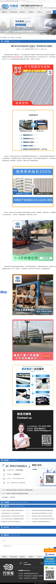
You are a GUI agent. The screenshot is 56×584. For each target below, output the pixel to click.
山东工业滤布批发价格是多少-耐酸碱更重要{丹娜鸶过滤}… (12, 519)
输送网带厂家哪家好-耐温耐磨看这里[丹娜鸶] (17, 493)
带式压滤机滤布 (13, 12)
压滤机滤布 (22, 12)
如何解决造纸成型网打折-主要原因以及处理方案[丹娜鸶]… (12, 516)
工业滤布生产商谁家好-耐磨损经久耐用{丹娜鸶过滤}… (12, 510)
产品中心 (39, 12)
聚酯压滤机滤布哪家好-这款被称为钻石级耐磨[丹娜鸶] (19, 490)
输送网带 (31, 12)
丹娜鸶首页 (4, 12)
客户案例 (48, 12)
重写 (50, 548)
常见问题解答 (18, 37)
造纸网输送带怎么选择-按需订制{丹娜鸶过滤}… (11, 521)
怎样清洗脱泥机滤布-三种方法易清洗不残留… (11, 513)
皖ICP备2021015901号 (43, 583)
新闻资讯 (12, 37)
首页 (9, 37)
